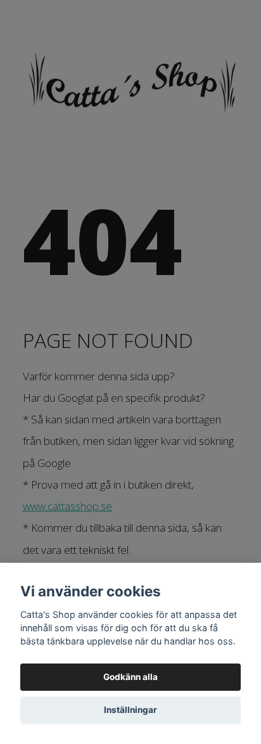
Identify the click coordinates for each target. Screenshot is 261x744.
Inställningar (130, 710)
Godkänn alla (130, 677)
